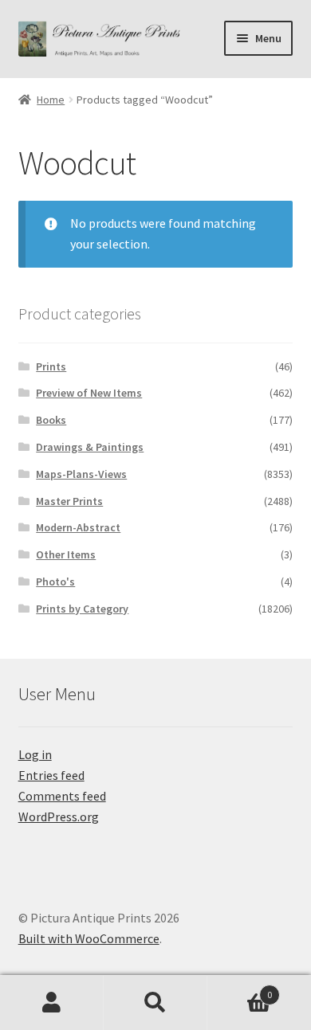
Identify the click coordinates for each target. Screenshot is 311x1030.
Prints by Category (82, 608)
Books (51, 420)
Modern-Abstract (78, 527)
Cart (239, 989)
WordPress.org (58, 816)
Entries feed (51, 775)
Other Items (66, 554)
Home (51, 99)
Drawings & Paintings (90, 447)
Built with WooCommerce (88, 938)
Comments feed (62, 796)
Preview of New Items (89, 393)
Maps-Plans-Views (81, 474)
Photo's (55, 581)
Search (155, 1003)
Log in (35, 754)
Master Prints (69, 501)
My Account (52, 1003)
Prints (51, 366)
